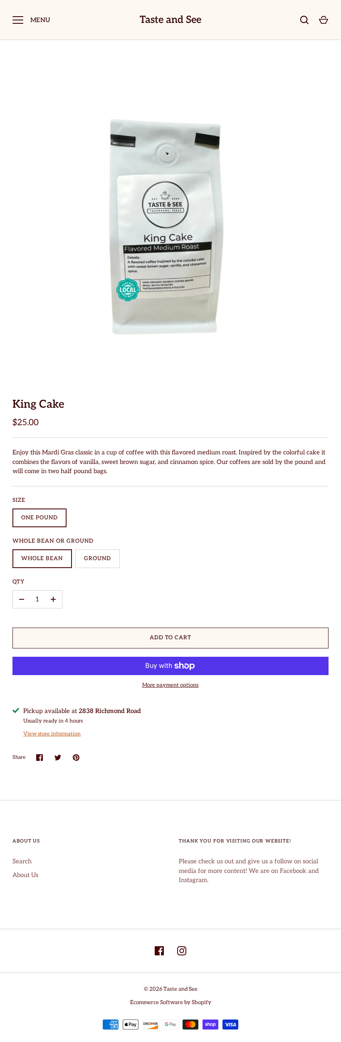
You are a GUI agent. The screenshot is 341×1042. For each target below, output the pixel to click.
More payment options (170, 685)
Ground (97, 558)
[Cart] (323, 20)
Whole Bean (42, 558)
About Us (25, 875)
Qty (18, 581)
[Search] (304, 20)
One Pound (39, 517)
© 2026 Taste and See (171, 989)
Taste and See (170, 20)
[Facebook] (159, 951)
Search (22, 861)
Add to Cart (171, 637)
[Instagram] (182, 951)
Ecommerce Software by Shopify (170, 1002)
